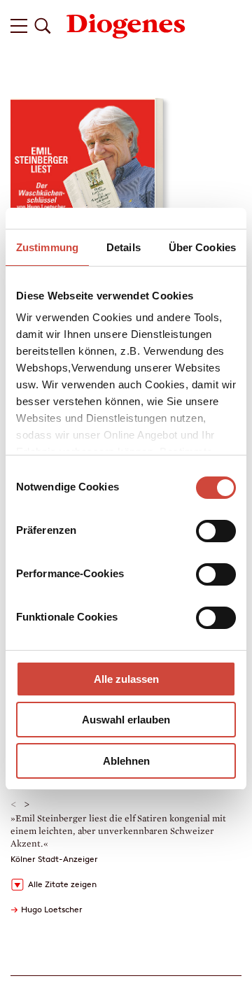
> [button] (27, 804)
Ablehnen (126, 761)
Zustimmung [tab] (47, 247)
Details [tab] (123, 247)
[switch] (216, 531)
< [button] (13, 804)
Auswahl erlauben (126, 720)
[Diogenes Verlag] (126, 24)
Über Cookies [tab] (202, 247)
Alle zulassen (126, 679)
